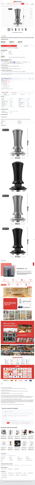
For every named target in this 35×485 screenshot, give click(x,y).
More (1, 478)
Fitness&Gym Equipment (29, 460)
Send (8, 422)
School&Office (28, 458)
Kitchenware (2, 458)
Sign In (2, 88)
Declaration (26, 481)
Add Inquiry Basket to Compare (17, 32)
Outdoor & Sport (20, 460)
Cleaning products (20, 458)
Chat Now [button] (26, 45)
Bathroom (10, 458)
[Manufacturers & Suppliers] (17, 1)
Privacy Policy (30, 481)
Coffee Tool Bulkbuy (4, 477)
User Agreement (22, 481)
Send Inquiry (9, 45)
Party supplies (11, 460)
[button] (31, 94)
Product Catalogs (12, 455)
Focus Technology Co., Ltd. (12, 481)
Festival (2, 460)
